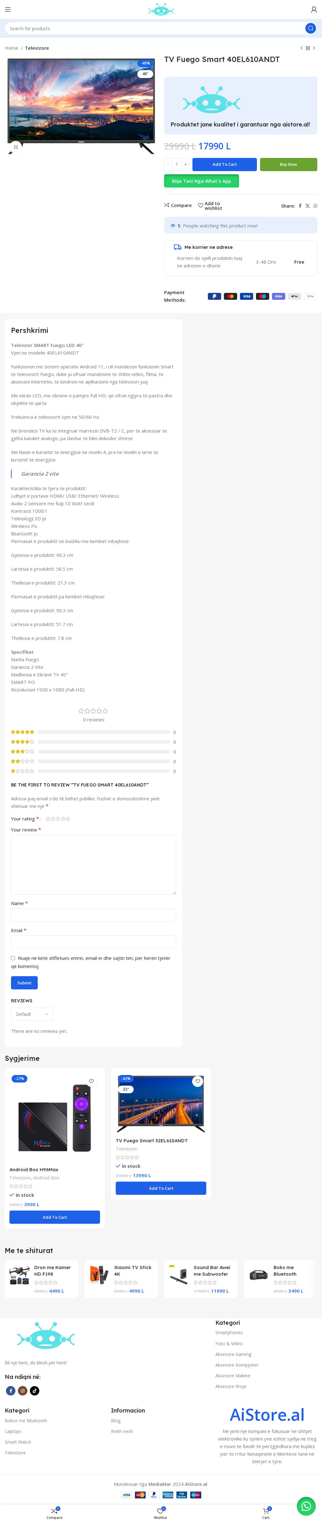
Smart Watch (18, 1442)
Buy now (288, 164)
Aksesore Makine (232, 1376)
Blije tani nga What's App (201, 181)
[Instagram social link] (22, 1391)
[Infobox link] (267, 1435)
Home (12, 48)
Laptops (13, 1431)
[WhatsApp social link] (315, 206)
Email (18, 930)
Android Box (46, 1178)
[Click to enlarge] (15, 147)
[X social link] (307, 206)
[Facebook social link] (300, 206)
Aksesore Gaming (233, 1354)
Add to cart (225, 164)
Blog (115, 1421)
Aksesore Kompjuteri (236, 1365)
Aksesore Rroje (231, 1386)
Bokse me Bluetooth (26, 1421)
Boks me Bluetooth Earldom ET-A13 (292, 1274)
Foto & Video (228, 1343)
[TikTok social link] (34, 1391)
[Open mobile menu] (8, 9)
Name (19, 903)
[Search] (310, 28)
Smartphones (229, 1332)
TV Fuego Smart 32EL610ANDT (152, 1141)
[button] (240, 180)
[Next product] (314, 48)
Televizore (37, 48)
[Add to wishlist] (91, 1081)
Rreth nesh (122, 1431)
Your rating (25, 818)
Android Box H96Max (33, 1169)
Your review (26, 829)
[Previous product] (301, 48)
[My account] (314, 9)
